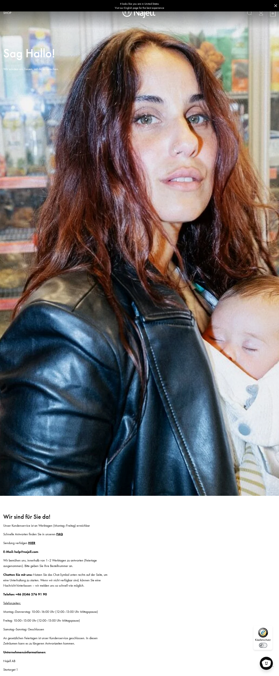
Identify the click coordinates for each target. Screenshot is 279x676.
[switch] (263, 645)
